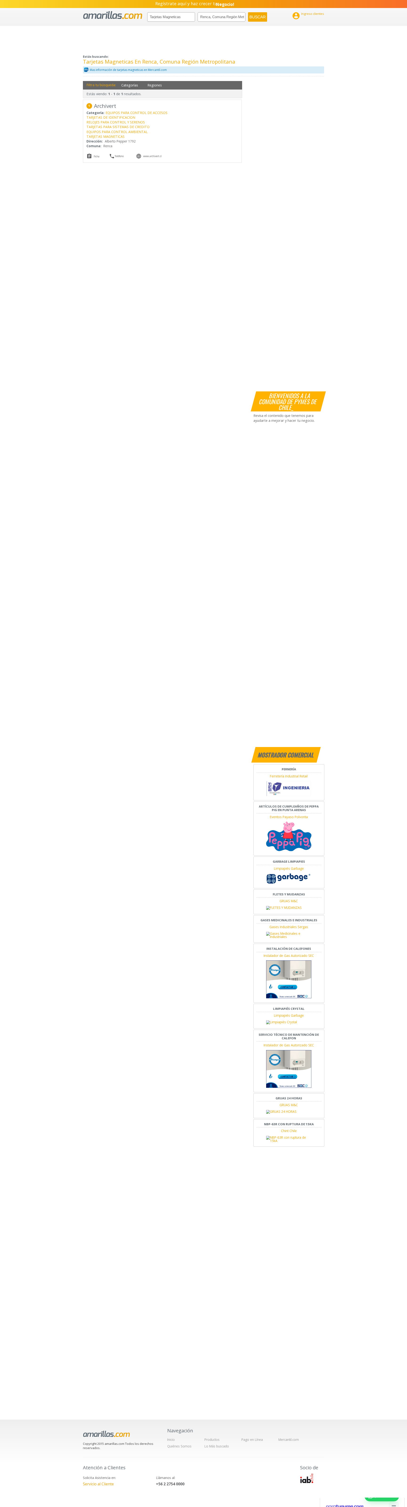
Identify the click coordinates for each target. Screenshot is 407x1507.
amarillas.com (112, 15)
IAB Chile (306, 1478)
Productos (212, 1439)
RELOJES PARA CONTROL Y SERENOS (115, 122)
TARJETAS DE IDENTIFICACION (110, 117)
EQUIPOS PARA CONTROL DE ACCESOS (136, 112)
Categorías (129, 85)
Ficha (96, 156)
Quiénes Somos (179, 1446)
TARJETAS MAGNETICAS (105, 136)
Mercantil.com (288, 1439)
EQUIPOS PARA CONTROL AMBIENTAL (117, 132)
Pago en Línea (252, 1439)
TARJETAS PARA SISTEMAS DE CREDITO (118, 127)
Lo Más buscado (216, 1446)
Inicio (171, 1439)
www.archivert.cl (152, 156)
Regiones (154, 85)
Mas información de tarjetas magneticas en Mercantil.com (128, 70)
